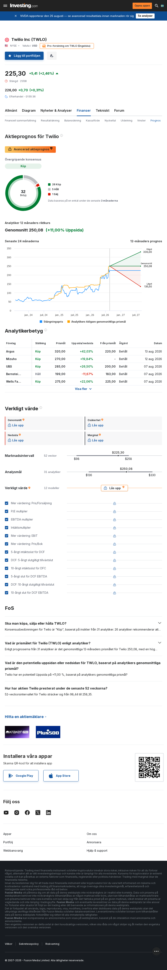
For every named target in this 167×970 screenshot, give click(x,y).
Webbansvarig (13, 850)
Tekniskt (102, 110)
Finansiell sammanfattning (20, 120)
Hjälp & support (97, 850)
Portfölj (8, 842)
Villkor (8, 943)
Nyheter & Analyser (56, 110)
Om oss (92, 834)
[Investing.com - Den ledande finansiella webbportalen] (24, 5)
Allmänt (11, 110)
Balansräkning (72, 120)
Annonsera (94, 842)
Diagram (29, 110)
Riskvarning (52, 943)
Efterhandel (16, 96)
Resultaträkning (50, 120)
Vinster (141, 120)
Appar (7, 834)
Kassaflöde (93, 120)
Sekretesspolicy (29, 943)
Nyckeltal (110, 120)
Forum (119, 110)
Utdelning (126, 120)
